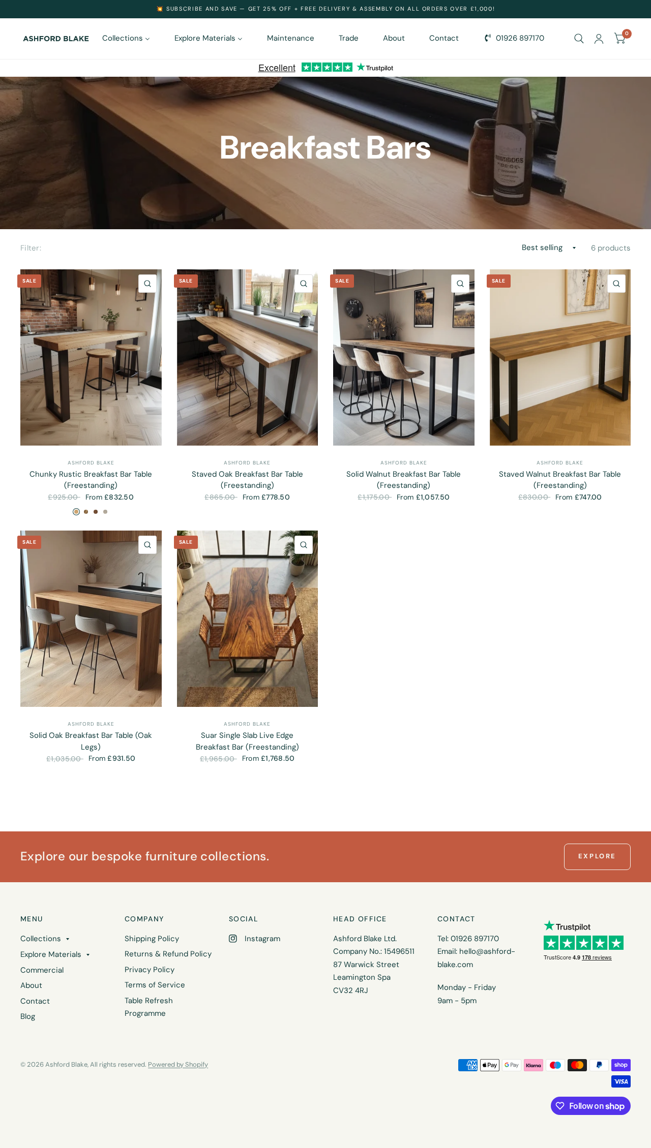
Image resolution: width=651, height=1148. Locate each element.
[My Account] (599, 38)
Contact (35, 1001)
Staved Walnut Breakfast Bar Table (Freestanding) (560, 480)
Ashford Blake (91, 462)
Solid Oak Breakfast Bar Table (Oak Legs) (90, 741)
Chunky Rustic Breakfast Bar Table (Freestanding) (90, 480)
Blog (27, 1016)
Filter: (30, 248)
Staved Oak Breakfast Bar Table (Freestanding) (247, 480)
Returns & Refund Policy (168, 954)
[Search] (579, 38)
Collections (40, 939)
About (31, 985)
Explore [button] (597, 856)
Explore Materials (50, 954)
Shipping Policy (152, 939)
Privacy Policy (149, 970)
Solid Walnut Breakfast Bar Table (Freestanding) (403, 480)
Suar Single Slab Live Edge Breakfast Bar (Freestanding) (247, 741)
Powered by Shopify (178, 1064)
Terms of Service (155, 985)
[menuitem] (129, 38)
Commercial (42, 970)
